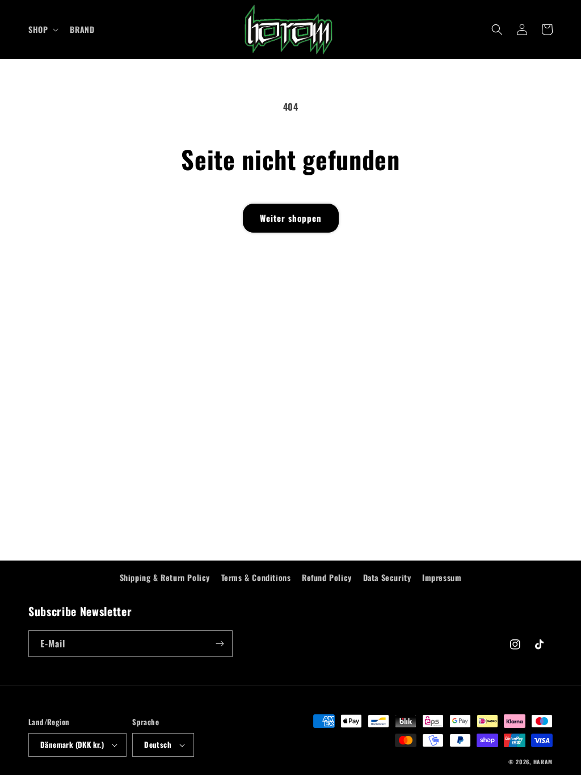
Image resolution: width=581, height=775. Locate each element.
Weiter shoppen (291, 218)
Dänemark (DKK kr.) (72, 744)
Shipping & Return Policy (165, 577)
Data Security (387, 577)
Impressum (441, 577)
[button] (42, 29)
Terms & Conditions (256, 577)
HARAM (543, 761)
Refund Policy (327, 577)
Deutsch (157, 744)
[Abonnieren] (219, 643)
